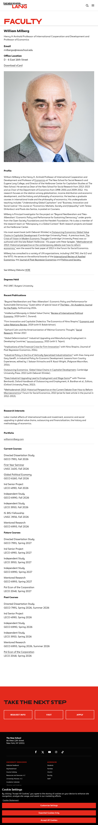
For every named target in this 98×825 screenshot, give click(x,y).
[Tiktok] (62, 752)
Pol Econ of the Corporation (19, 652)
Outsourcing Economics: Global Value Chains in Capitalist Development (40, 370)
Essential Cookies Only (49, 813)
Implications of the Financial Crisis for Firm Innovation (32, 346)
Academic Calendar (13, 782)
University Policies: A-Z (14, 778)
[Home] (14, 5)
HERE (27, 270)
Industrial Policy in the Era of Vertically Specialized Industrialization (38, 355)
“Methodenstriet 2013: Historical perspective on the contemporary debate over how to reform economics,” (48, 245)
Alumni (49, 772)
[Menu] (93, 5)
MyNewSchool (11, 768)
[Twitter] (42, 752)
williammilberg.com (14, 439)
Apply (80, 715)
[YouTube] (49, 752)
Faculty (49, 775)
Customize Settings (49, 805)
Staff (49, 778)
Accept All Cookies (49, 820)
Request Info (18, 715)
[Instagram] (56, 752)
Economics (39, 180)
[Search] (87, 5)
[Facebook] (36, 752)
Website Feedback (12, 765)
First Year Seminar (14, 464)
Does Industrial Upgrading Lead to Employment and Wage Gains (37, 378)
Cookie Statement (11, 800)
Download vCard (13, 65)
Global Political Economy (18, 474)
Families (50, 768)
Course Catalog (11, 772)
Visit (49, 715)
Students (50, 765)
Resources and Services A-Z (15, 775)
